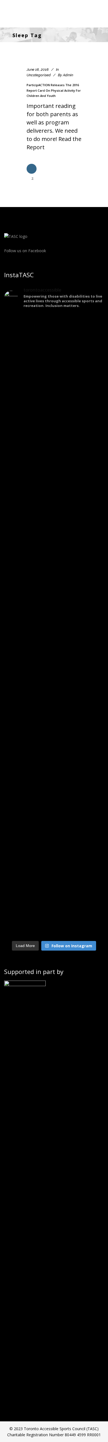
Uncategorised (39, 75)
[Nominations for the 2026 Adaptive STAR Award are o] (54, 882)
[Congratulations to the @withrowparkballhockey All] (54, 574)
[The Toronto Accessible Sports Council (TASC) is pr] (54, 624)
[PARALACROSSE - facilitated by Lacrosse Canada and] (54, 797)
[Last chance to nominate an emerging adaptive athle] (54, 709)
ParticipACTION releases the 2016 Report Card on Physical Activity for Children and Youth (54, 90)
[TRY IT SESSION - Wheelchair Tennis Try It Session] (54, 432)
